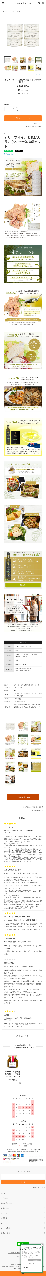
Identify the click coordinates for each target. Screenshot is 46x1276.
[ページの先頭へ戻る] (23, 1273)
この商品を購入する (23, 797)
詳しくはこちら (35, 1260)
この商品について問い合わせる (32, 807)
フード (12, 11)
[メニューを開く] (3, 3)
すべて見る (38, 75)
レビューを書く (24, 1036)
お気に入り (24, 94)
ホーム (5, 11)
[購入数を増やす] (17, 107)
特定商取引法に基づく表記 (34, 126)
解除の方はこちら (39, 1187)
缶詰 (18, 11)
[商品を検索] (39, 3)
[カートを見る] (43, 3)
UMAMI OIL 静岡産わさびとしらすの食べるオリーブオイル (12, 1074)
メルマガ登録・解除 (14, 1253)
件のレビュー (9, 154)
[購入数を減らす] (17, 110)
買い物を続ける (37, 810)
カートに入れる (24, 118)
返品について (38, 123)
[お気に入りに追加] (20, 1083)
